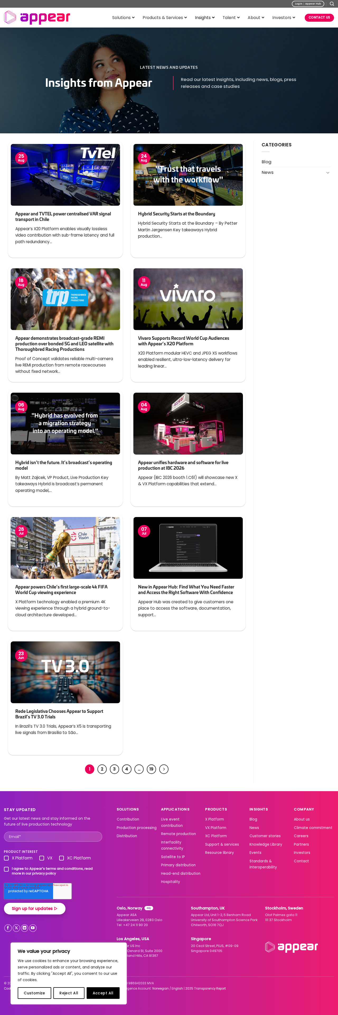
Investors (302, 852)
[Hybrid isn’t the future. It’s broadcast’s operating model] (65, 423)
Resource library (219, 852)
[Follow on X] (16, 928)
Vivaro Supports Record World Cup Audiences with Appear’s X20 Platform (183, 340)
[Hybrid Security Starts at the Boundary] (188, 175)
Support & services (222, 844)
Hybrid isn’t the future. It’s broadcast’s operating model (63, 465)
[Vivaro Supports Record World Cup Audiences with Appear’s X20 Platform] (188, 299)
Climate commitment (313, 827)
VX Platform (215, 827)
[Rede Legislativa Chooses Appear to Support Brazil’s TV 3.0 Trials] (65, 672)
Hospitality (170, 881)
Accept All (103, 993)
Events (255, 852)
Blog (266, 161)
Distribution (127, 836)
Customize (34, 993)
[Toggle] (328, 172)
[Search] (332, 4)
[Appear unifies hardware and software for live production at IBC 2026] (188, 423)
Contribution (128, 819)
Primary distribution (178, 865)
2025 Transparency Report (205, 988)
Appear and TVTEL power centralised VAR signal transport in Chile (63, 216)
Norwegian (160, 988)
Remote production (178, 833)
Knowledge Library (266, 844)
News (268, 172)
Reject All (68, 993)
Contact (301, 861)
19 (151, 769)
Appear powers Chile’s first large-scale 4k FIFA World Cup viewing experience (61, 589)
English (177, 988)
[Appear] (37, 18)
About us (302, 819)
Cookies (10, 988)
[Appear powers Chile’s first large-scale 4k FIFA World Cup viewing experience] (65, 548)
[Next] (163, 769)
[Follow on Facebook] (8, 928)
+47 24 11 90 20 (135, 925)
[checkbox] (53, 859)
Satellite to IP (173, 856)
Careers (301, 836)
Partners (301, 844)
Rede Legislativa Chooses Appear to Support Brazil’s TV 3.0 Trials (59, 713)
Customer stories (265, 836)
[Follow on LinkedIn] (25, 928)
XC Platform (216, 836)
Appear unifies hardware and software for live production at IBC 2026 (183, 465)
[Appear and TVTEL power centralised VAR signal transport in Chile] (65, 175)
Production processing (137, 827)
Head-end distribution (180, 873)
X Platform (214, 819)
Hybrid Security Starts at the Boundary (176, 213)
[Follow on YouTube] (33, 928)
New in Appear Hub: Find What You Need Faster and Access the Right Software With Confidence (186, 589)
